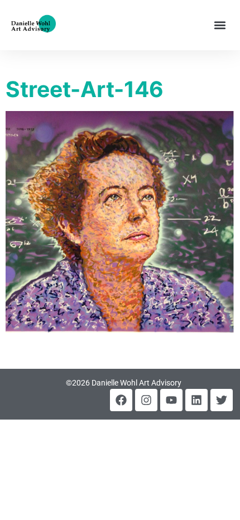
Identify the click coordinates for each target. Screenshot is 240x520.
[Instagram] (146, 400)
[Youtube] (171, 400)
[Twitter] (221, 400)
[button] (219, 25)
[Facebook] (121, 400)
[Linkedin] (196, 400)
